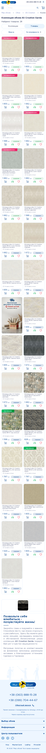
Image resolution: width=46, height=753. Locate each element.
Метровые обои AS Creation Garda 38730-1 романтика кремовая (11, 395)
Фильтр (11, 32)
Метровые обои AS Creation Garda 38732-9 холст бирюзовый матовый (11, 171)
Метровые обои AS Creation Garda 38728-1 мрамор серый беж (11, 358)
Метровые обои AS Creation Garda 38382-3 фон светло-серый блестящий (11, 544)
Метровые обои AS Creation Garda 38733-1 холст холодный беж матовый (33, 134)
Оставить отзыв (9, 63)
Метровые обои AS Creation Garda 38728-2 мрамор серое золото (33, 320)
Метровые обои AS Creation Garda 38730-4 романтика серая (11, 134)
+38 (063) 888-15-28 (33, 2)
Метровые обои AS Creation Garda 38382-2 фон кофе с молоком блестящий (33, 60)
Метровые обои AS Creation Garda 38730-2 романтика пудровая (33, 246)
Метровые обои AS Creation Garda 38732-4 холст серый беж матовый (11, 209)
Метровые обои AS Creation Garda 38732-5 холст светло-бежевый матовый (11, 60)
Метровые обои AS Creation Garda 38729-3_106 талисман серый (33, 470)
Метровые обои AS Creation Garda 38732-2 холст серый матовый (33, 171)
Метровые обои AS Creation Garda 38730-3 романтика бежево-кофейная (33, 209)
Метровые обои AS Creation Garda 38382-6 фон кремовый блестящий (11, 97)
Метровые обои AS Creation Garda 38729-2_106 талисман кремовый (11, 470)
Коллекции (13, 26)
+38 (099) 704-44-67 (23, 700)
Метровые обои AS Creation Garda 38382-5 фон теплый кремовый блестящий (11, 507)
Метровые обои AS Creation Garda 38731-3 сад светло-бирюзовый (33, 395)
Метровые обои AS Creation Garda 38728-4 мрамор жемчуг (11, 282)
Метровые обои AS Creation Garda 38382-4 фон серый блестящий (33, 544)
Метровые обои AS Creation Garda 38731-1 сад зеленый (11, 432)
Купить (6, 70)
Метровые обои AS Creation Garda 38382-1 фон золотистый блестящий (33, 507)
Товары (34, 26)
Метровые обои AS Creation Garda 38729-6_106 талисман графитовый (33, 433)
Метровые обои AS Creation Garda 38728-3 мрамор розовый (33, 283)
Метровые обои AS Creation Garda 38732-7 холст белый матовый (11, 581)
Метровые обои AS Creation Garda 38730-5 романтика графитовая (33, 358)
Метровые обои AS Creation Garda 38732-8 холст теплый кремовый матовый (33, 97)
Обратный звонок (23, 705)
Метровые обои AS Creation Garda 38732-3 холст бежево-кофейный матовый (11, 246)
